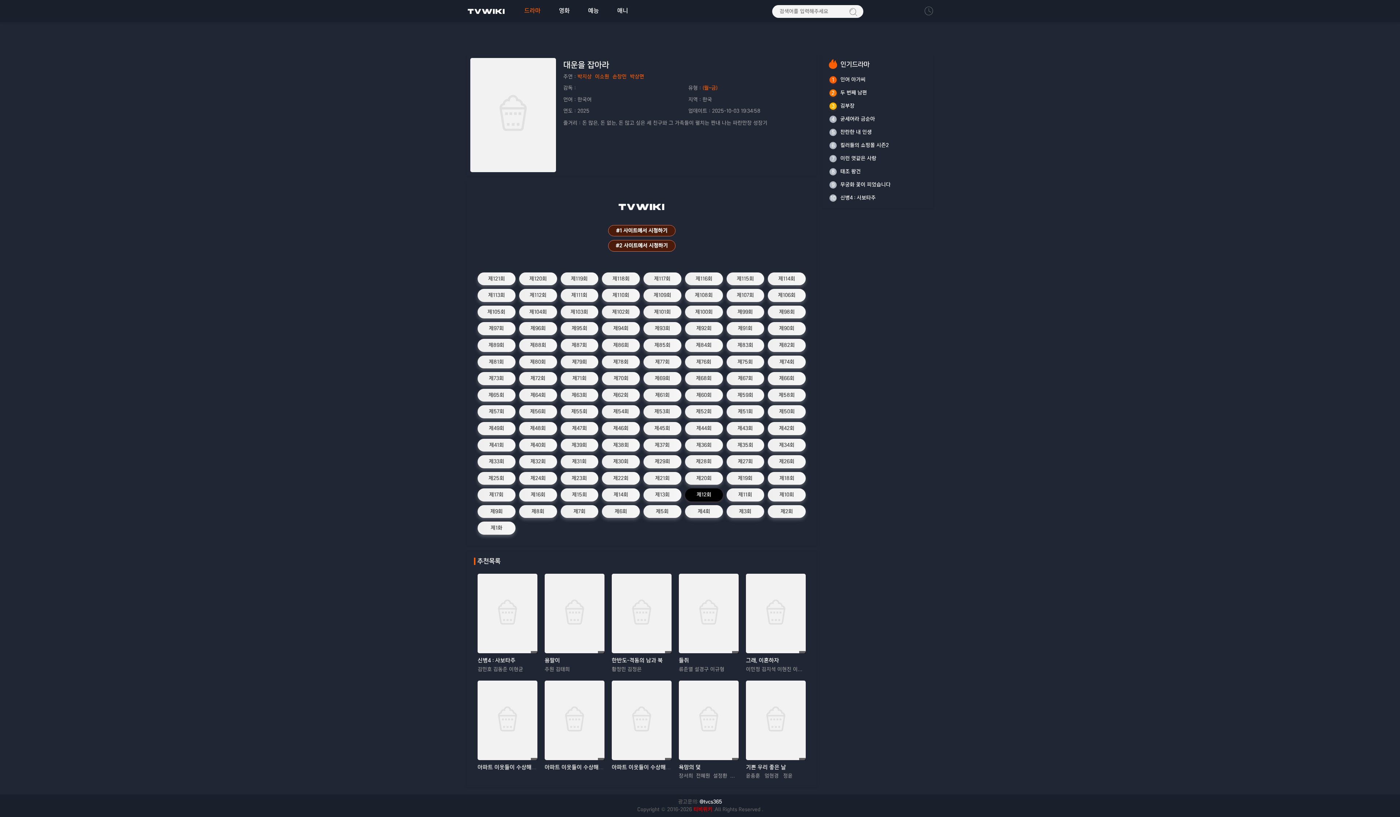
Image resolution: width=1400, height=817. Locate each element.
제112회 (538, 295)
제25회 (496, 478)
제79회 (579, 362)
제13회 (662, 494)
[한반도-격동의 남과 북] (642, 613)
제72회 (537, 378)
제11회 (745, 494)
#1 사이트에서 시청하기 (642, 230)
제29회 (662, 461)
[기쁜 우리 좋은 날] (776, 720)
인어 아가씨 (853, 79)
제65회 (496, 395)
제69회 (662, 378)
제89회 (496, 345)
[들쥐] (709, 613)
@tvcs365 (711, 801)
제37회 (662, 445)
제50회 (787, 411)
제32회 (538, 461)
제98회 (787, 312)
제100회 (704, 312)
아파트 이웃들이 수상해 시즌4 (579, 767)
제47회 (579, 428)
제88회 (538, 345)
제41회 (496, 445)
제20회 (704, 478)
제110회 (620, 295)
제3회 (745, 511)
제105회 (496, 312)
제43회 (745, 428)
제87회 (579, 345)
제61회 (662, 395)
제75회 (745, 362)
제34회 (786, 445)
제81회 (496, 362)
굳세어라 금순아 (857, 119)
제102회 (621, 312)
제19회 (745, 478)
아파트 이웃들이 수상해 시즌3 (512, 767)
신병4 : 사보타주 (497, 660)
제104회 (538, 312)
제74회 (786, 362)
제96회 (538, 328)
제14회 (621, 494)
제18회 (786, 478)
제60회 (704, 395)
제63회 (579, 395)
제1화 (496, 527)
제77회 (662, 362)
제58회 (787, 395)
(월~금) (710, 88)
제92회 (704, 328)
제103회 (579, 312)
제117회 (662, 278)
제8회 (538, 511)
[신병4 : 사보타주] (507, 613)
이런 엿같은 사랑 (858, 158)
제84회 (704, 345)
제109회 (662, 295)
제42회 (786, 428)
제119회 (579, 278)
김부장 (847, 105)
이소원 (602, 76)
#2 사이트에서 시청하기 (642, 245)
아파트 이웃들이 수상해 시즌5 (646, 767)
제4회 (704, 511)
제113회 (496, 295)
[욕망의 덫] (709, 720)
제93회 (662, 328)
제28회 (704, 461)
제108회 (704, 295)
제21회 (662, 478)
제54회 (621, 411)
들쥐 (684, 660)
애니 (622, 10)
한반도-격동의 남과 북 (637, 660)
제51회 (745, 411)
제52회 (704, 411)
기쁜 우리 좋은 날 (766, 767)
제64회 (538, 395)
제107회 (745, 295)
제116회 (704, 278)
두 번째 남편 (853, 92)
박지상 (585, 76)
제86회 (621, 345)
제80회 (538, 362)
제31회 (579, 461)
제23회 (579, 478)
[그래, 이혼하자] (776, 613)
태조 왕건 (850, 171)
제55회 (579, 411)
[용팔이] (574, 613)
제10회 (786, 494)
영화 (564, 10)
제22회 (621, 478)
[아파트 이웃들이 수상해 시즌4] (574, 720)
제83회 (745, 345)
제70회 (621, 378)
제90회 (786, 328)
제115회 (745, 278)
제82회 (787, 345)
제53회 (662, 411)
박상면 (637, 76)
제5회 (662, 511)
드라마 (532, 10)
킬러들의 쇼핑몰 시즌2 (864, 145)
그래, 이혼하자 (762, 660)
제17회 (496, 494)
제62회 (621, 395)
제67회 (745, 378)
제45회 (662, 428)
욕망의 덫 (690, 767)
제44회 (704, 428)
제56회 (538, 411)
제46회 (621, 428)
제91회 (745, 328)
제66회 (786, 378)
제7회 (579, 511)
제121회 (496, 278)
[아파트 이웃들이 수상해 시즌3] (507, 720)
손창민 (619, 76)
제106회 (787, 295)
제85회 (662, 345)
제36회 (704, 445)
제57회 (496, 411)
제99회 (745, 312)
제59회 (745, 395)
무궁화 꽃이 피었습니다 (865, 184)
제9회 (496, 511)
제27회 (745, 461)
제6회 (621, 511)
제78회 (621, 362)
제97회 (496, 328)
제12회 (704, 494)
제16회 (538, 494)
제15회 (579, 494)
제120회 (538, 278)
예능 (593, 10)
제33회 (496, 461)
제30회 (621, 461)
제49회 (496, 428)
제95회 (579, 328)
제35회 (745, 445)
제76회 (703, 362)
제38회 (621, 445)
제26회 (786, 461)
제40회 (538, 445)
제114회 (786, 278)
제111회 (579, 295)
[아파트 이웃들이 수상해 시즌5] (642, 720)
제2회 (787, 511)
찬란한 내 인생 (856, 132)
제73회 (496, 378)
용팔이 (552, 660)
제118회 (621, 278)
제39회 (579, 445)
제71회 (579, 378)
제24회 (538, 478)
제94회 (621, 328)
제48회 (538, 428)
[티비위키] (486, 11)
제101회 (662, 312)
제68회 (704, 378)
